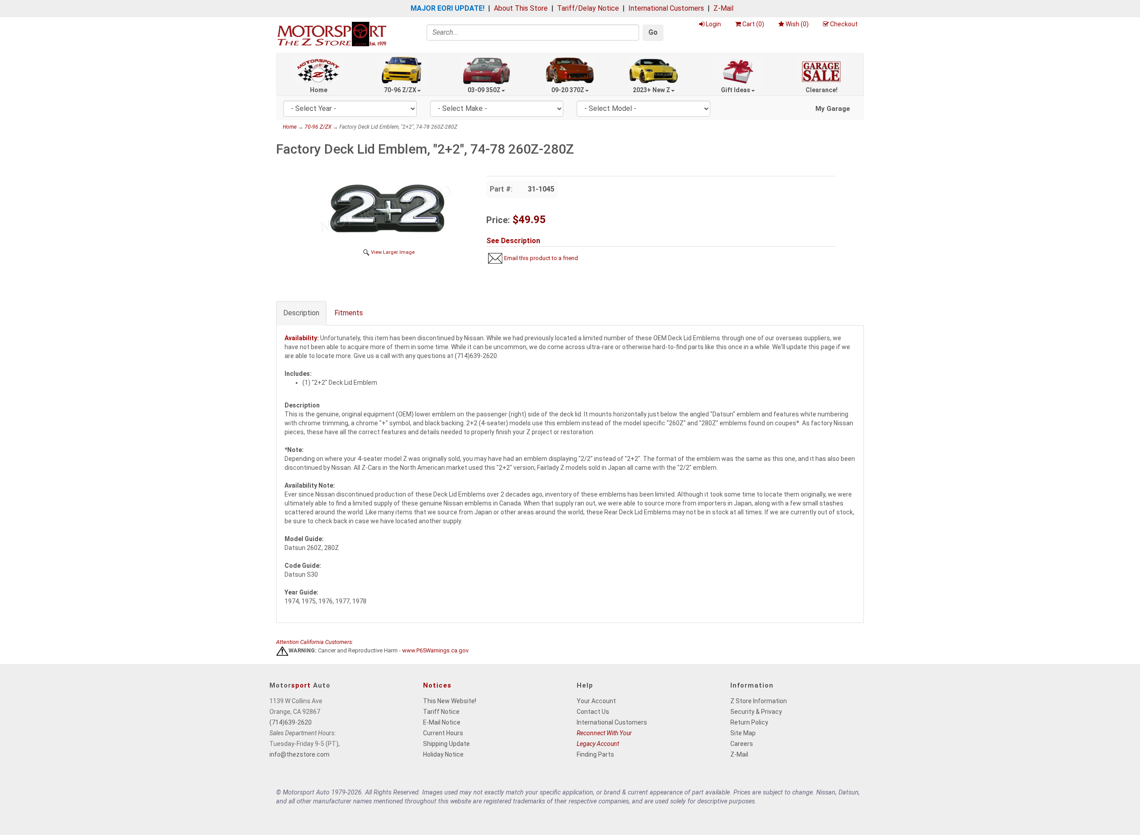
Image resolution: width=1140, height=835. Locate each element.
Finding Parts (595, 754)
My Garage (832, 109)
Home (318, 90)
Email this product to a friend (541, 258)
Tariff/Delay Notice (588, 8)
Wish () (797, 24)
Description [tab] (301, 313)
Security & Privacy (756, 711)
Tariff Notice (441, 711)
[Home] (331, 33)
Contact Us (593, 711)
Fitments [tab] (348, 313)
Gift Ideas (735, 90)
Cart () (753, 24)
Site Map (743, 733)
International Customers (666, 8)
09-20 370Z (567, 90)
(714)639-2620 (290, 722)
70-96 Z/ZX (400, 90)
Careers (741, 743)
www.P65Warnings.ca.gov (435, 651)
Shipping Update (446, 743)
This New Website (449, 701)
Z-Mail (723, 8)
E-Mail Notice (441, 722)
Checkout (844, 24)
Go (653, 32)
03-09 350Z (484, 90)
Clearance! (822, 90)
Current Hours (443, 733)
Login (713, 24)
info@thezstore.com (299, 754)
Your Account (596, 701)
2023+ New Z (651, 90)
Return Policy (749, 722)
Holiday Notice (443, 754)
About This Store (521, 8)
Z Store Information (758, 701)
